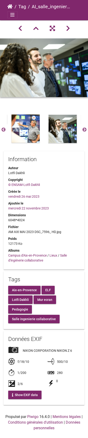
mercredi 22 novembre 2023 (28, 208)
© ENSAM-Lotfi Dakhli (24, 185)
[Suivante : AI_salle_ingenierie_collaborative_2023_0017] (68, 28)
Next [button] (84, 129)
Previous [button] (3, 129)
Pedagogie (20, 309)
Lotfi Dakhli (20, 300)
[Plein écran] (52, 28)
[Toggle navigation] (12, 14)
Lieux (53, 255)
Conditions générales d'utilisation (35, 422)
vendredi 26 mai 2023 (23, 196)
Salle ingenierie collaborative (34, 319)
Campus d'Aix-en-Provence (27, 255)
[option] (25, 129)
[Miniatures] (36, 28)
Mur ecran (44, 300)
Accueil (10, 6)
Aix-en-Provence (24, 290)
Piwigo (32, 416)
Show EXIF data (26, 395)
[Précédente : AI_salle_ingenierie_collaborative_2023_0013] (20, 28)
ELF (48, 290)
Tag (22, 6)
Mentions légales (67, 416)
